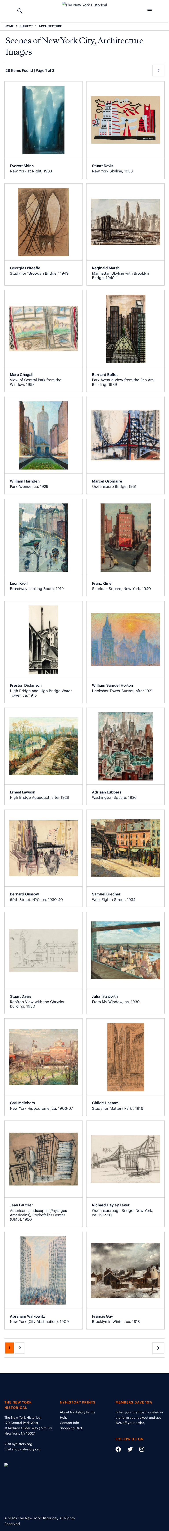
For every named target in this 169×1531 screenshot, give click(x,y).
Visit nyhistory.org (18, 1444)
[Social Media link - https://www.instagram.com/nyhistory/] (139, 1450)
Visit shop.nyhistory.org (22, 1449)
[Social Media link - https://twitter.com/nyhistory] (127, 1450)
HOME (9, 26)
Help (63, 1417)
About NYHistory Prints (77, 1412)
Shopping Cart (71, 1428)
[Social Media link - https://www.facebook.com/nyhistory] (118, 1450)
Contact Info (69, 1423)
